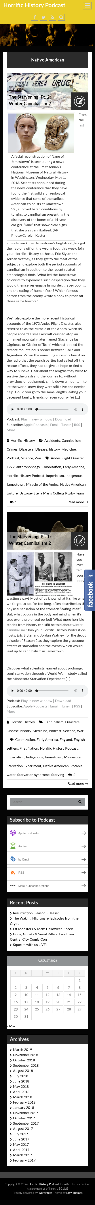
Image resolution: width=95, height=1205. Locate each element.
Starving (57, 775)
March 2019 (22, 1050)
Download (63, 419)
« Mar (11, 1026)
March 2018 (22, 1097)
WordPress (45, 1193)
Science (27, 458)
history (54, 449)
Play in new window (36, 419)
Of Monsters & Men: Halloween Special (43, 929)
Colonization (51, 467)
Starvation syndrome (33, 775)
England (66, 739)
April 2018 (21, 1092)
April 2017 (21, 1150)
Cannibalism (71, 440)
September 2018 (26, 1065)
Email (54, 425)
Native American (73, 484)
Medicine (68, 449)
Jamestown (15, 484)
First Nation (29, 748)
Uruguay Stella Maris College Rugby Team (51, 493)
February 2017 (24, 1160)
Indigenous (74, 476)
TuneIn (66, 425)
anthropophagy (28, 467)
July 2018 (20, 1076)
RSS (77, 425)
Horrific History (23, 440)
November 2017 (25, 1113)
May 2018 (21, 1086)
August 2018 (23, 1071)
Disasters (26, 449)
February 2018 (24, 1102)
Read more (78, 502)
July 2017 (20, 1134)
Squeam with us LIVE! (30, 945)
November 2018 (25, 1055)
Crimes (12, 449)
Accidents (52, 440)
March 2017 (22, 1155)
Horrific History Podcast (34, 5)
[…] (77, 397)
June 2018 (21, 1081)
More (11, 430)
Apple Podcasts (35, 425)
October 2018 (24, 1060)
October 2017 (24, 1118)
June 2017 (21, 1139)
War (38, 458)
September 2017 (26, 1123)
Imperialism (55, 476)
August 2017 (23, 1129)
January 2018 (23, 1107)
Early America (73, 467)
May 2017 (21, 1144)
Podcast (13, 458)
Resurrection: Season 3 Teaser (36, 913)
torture (12, 493)
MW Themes (74, 1193)
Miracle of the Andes (42, 484)
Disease (41, 449)
